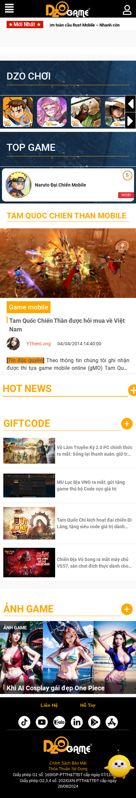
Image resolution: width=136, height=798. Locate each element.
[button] (130, 121)
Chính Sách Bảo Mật (68, 763)
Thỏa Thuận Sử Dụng (68, 769)
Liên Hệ (49, 706)
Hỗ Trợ (87, 706)
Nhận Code (94, 450)
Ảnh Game (28, 609)
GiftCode (26, 423)
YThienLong (38, 343)
